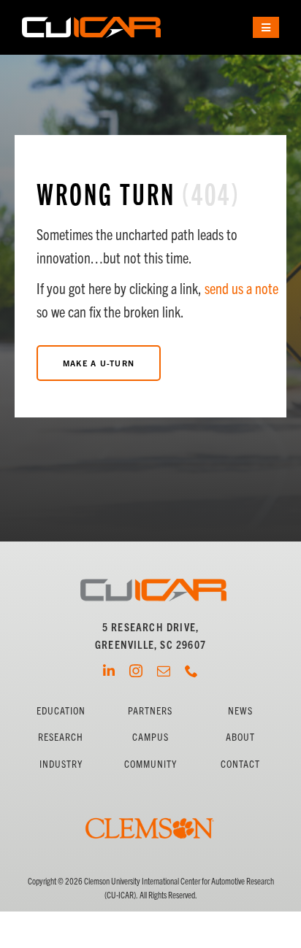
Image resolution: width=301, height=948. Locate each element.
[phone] (191, 670)
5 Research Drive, (150, 626)
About (240, 736)
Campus (150, 736)
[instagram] (135, 670)
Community (150, 763)
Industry (61, 763)
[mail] (163, 670)
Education (61, 710)
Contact (240, 763)
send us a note (241, 288)
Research (60, 736)
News (240, 710)
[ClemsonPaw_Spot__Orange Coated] (150, 797)
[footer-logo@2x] (153, 584)
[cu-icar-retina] (91, 22)
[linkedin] (109, 670)
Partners (150, 710)
